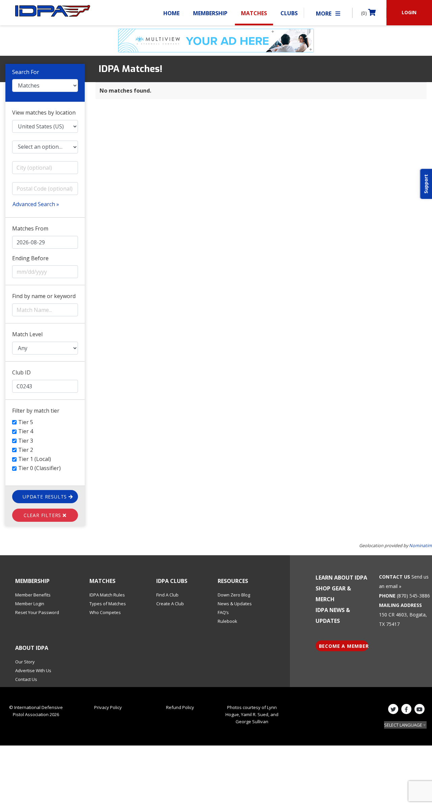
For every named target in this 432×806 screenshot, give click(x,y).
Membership (210, 13)
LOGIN (409, 12)
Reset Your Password (37, 612)
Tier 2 (25, 450)
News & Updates (235, 604)
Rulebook (227, 621)
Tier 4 (25, 431)
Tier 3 (25, 440)
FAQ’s (223, 612)
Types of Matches (107, 604)
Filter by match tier (35, 410)
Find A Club (167, 595)
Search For (25, 72)
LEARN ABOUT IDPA (341, 577)
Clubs (289, 13)
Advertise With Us (33, 670)
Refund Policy (180, 707)
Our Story (25, 662)
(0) (364, 13)
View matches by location (44, 112)
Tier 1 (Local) (34, 459)
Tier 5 (25, 422)
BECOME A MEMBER (344, 646)
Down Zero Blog (234, 595)
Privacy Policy (108, 707)
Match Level (27, 334)
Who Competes (105, 612)
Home (171, 13)
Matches (254, 13)
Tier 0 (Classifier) (39, 468)
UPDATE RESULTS (46, 496)
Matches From (30, 228)
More (324, 13)
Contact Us (26, 679)
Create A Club (170, 604)
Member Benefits (33, 595)
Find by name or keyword (44, 296)
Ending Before (30, 258)
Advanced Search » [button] (35, 204)
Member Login (29, 604)
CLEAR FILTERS (43, 515)
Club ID (21, 372)
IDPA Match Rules (107, 595)
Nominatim (420, 545)
